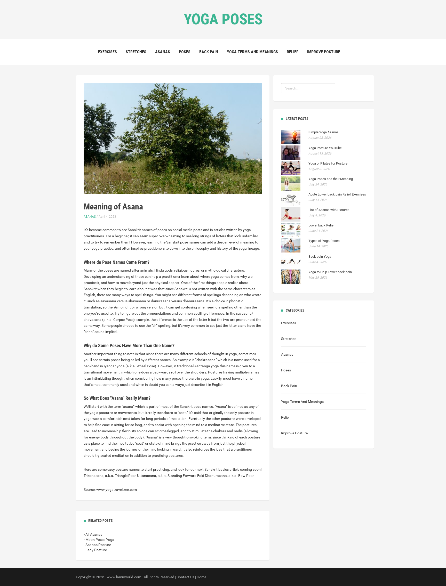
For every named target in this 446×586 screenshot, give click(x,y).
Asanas (162, 51)
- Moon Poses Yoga (99, 540)
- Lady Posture (95, 550)
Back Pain (208, 51)
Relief (292, 51)
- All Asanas (93, 534)
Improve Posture (323, 51)
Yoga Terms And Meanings (252, 51)
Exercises (107, 51)
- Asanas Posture (97, 545)
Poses (184, 51)
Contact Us (185, 577)
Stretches (136, 51)
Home (201, 577)
